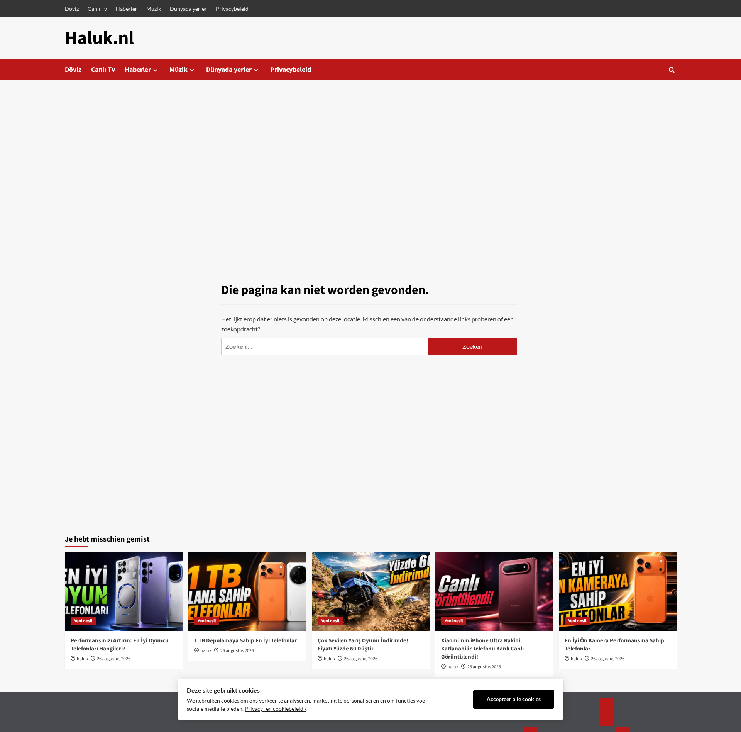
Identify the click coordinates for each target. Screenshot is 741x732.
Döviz (72, 8)
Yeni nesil (83, 621)
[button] (672, 69)
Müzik (153, 8)
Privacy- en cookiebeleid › (275, 709)
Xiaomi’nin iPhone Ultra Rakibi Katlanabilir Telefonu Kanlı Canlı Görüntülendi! (482, 649)
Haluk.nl (99, 38)
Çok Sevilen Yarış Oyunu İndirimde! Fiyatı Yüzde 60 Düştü (363, 645)
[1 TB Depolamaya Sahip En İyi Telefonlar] (247, 591)
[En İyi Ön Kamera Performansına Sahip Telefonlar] (618, 591)
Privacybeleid (232, 8)
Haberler (126, 8)
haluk (82, 659)
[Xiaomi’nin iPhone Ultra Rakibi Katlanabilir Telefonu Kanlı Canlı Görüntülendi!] (494, 591)
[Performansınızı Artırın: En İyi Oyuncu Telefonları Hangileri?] (124, 591)
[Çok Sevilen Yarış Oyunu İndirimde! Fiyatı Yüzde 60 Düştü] (371, 591)
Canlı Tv (97, 8)
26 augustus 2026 (113, 659)
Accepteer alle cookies (514, 699)
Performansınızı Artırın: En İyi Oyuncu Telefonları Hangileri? (120, 645)
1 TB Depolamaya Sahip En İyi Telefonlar (245, 641)
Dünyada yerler (188, 8)
